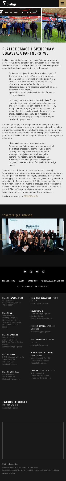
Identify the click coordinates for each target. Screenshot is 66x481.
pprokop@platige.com (39, 304)
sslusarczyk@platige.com (41, 378)
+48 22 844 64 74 (9, 305)
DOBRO (22, 281)
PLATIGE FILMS (8, 281)
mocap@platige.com (39, 363)
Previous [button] (3, 236)
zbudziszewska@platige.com (42, 319)
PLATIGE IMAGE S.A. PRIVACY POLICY (33, 287)
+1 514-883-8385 (8, 377)
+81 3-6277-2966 (8, 362)
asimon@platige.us (10, 318)
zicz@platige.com (38, 316)
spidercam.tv (31, 196)
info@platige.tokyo (9, 364)
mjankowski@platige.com (41, 332)
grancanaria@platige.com (12, 347)
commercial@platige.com (41, 314)
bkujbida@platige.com (11, 379)
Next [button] (63, 236)
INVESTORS (33, 281)
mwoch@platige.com (10, 408)
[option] (33, 237)
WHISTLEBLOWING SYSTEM (52, 281)
